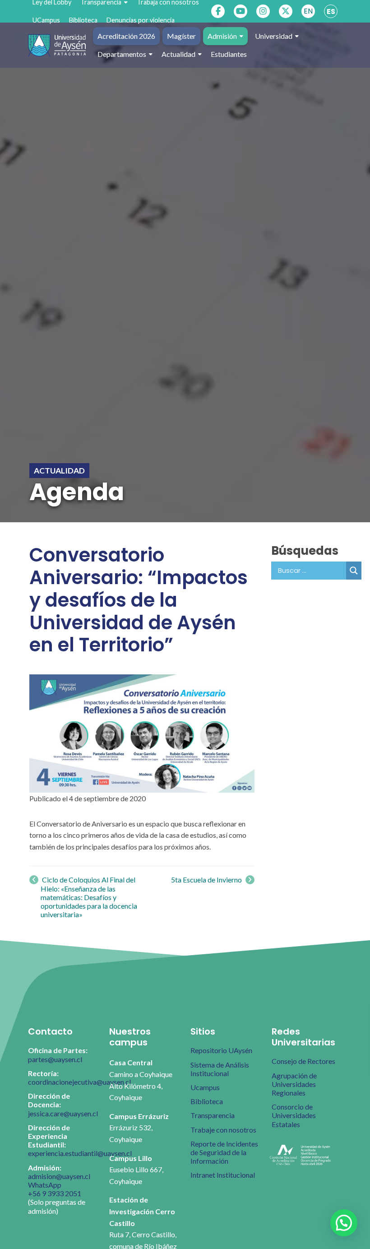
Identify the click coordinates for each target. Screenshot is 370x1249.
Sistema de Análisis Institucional (219, 1068)
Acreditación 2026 (126, 36)
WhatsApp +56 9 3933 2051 (54, 1189)
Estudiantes (229, 54)
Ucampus (205, 1087)
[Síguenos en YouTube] (240, 11)
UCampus (46, 20)
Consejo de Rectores (303, 1061)
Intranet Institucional (222, 1174)
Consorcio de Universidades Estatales (294, 1115)
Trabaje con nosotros (223, 1129)
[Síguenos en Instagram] (263, 11)
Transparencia (212, 1115)
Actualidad (178, 54)
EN (308, 11)
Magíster (181, 36)
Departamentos (121, 54)
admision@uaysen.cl (59, 1176)
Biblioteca (83, 20)
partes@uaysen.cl (55, 1059)
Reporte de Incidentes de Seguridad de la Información (224, 1152)
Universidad (273, 36)
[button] (343, 1222)
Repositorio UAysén (221, 1050)
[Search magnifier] (353, 571)
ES (331, 11)
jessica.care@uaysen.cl (63, 1113)
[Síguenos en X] (285, 11)
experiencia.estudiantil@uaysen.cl (80, 1153)
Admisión (222, 36)
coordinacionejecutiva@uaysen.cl (79, 1081)
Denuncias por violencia (140, 20)
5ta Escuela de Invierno (207, 879)
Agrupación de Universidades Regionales (294, 1084)
